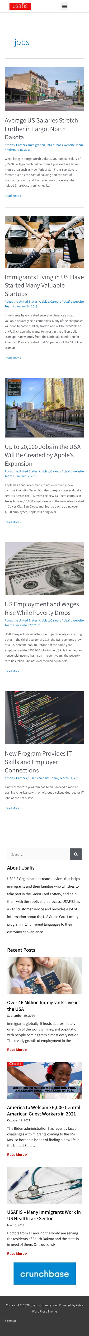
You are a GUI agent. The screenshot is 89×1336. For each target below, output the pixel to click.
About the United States (21, 301)
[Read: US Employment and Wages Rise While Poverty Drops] (44, 568)
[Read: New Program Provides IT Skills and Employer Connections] (44, 717)
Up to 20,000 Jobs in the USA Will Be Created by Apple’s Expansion (43, 455)
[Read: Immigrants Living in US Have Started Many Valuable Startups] (44, 241)
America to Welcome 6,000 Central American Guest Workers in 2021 (43, 1110)
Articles (10, 145)
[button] (64, 6)
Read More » (13, 195)
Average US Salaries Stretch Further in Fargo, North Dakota (41, 128)
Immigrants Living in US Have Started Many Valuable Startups (44, 285)
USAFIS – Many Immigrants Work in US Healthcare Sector (44, 1215)
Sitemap (10, 1320)
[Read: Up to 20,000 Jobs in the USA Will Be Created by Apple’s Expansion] (44, 407)
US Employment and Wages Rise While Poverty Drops (42, 608)
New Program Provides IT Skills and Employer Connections (38, 761)
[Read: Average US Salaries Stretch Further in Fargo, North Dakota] (44, 88)
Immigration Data (40, 145)
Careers (21, 145)
